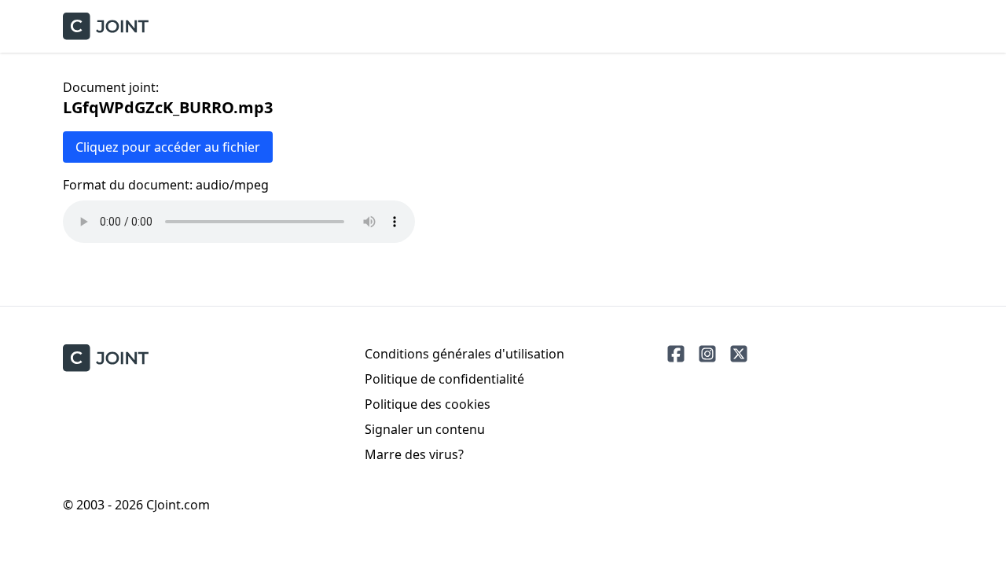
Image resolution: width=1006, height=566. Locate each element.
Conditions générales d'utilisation (464, 353)
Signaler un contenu (425, 429)
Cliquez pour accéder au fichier (167, 147)
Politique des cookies (427, 404)
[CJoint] (106, 358)
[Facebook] (675, 353)
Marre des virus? (414, 454)
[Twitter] (738, 353)
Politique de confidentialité (444, 379)
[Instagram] (707, 353)
